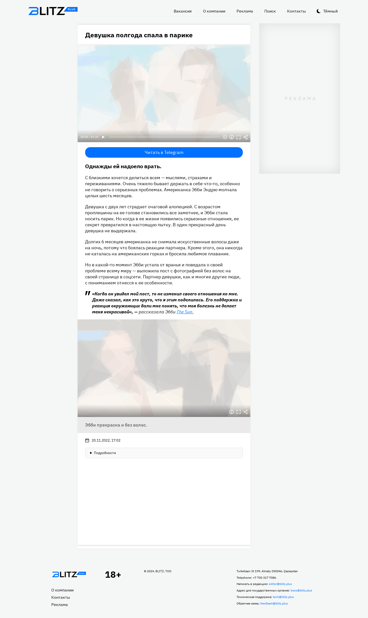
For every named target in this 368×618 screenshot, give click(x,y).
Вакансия (183, 11)
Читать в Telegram (164, 152)
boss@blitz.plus (301, 590)
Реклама (245, 11)
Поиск (270, 11)
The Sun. (185, 312)
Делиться (245, 137)
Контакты (296, 11)
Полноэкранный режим (238, 137)
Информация (231, 137)
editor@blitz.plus (280, 584)
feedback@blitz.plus (274, 603)
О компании (214, 11)
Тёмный (330, 11)
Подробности (105, 453)
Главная (68, 574)
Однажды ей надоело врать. (123, 166)
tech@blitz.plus (283, 597)
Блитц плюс (53, 11)
